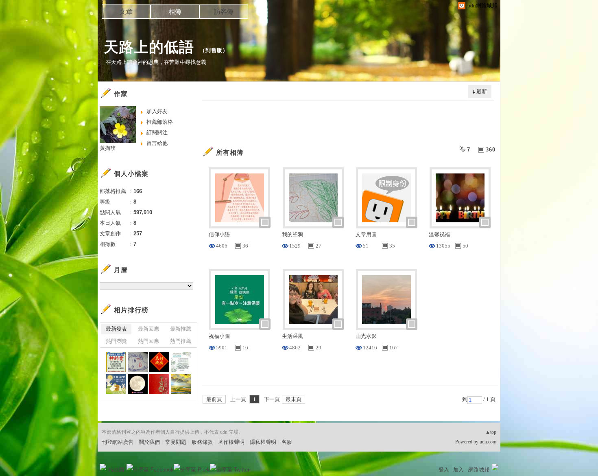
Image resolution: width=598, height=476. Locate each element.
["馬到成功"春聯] (159, 362)
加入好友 (157, 111)
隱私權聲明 (263, 442)
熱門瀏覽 (116, 341)
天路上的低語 (149, 47)
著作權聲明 (231, 442)
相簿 (174, 11)
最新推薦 (180, 329)
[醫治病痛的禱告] (181, 362)
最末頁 (293, 399)
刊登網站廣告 (117, 442)
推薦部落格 (159, 122)
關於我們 (149, 442)
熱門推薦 (180, 341)
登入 (444, 470)
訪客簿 (224, 11)
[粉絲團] (103, 467)
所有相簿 (230, 152)
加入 (458, 470)
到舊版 (214, 50)
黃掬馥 (108, 148)
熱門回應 (148, 341)
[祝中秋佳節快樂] (138, 384)
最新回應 (148, 329)
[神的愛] (116, 362)
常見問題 (175, 442)
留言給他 (157, 143)
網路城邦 (478, 470)
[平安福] (159, 384)
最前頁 (214, 399)
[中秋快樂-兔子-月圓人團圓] (116, 384)
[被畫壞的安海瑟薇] (138, 362)
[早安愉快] (181, 384)
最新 (481, 91)
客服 (287, 442)
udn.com (488, 442)
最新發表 (116, 329)
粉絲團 (116, 470)
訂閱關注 (157, 132)
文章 (126, 11)
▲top (490, 432)
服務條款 (202, 442)
